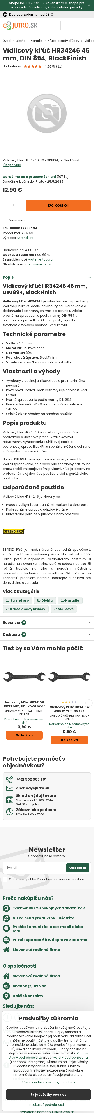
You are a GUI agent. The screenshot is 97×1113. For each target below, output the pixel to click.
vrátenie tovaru (40, 259)
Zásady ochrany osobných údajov (48, 1082)
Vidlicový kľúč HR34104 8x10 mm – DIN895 (69, 709)
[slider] (33, 66)
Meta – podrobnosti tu (70, 1057)
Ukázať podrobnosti (48, 1105)
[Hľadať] (66, 25)
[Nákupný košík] (77, 25)
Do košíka (58, 205)
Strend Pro (25, 238)
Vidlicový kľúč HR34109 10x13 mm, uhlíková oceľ (24, 704)
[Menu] (88, 25)
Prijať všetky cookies (48, 1094)
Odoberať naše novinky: (47, 856)
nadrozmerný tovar (40, 264)
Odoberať (77, 868)
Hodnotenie (12, 66)
